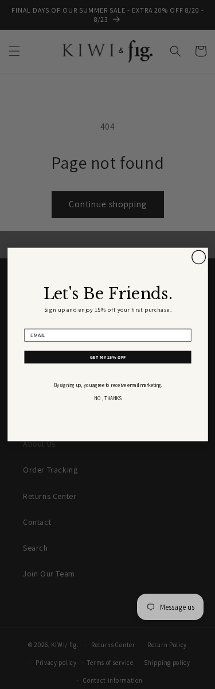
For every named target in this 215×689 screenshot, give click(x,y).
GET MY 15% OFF (107, 357)
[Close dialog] (198, 257)
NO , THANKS (107, 399)
